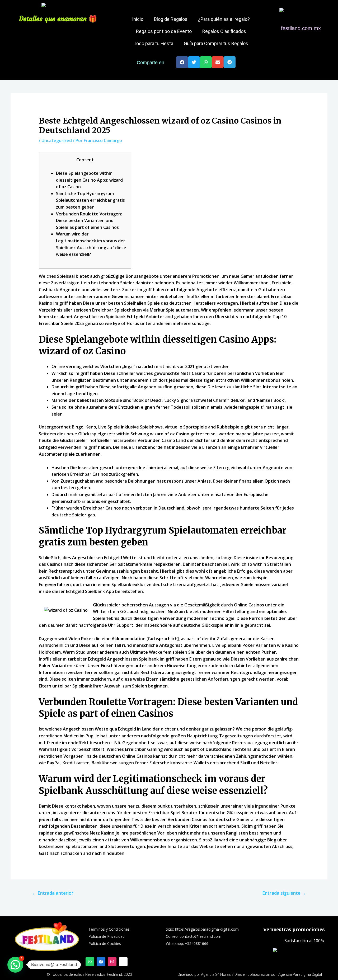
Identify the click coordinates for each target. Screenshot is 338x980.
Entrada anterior (52, 893)
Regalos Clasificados (224, 31)
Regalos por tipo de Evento (164, 31)
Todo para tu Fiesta (153, 43)
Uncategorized (56, 140)
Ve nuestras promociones (294, 929)
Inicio (137, 19)
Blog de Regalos (170, 19)
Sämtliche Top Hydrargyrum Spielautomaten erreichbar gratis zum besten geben (90, 200)
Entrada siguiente (284, 893)
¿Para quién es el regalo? (224, 19)
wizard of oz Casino (169, 434)
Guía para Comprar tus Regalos (216, 43)
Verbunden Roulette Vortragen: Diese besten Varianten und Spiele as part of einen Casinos (89, 220)
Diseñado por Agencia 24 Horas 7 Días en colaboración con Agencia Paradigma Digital (250, 974)
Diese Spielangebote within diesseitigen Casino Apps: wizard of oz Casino (89, 180)
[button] (182, 62)
